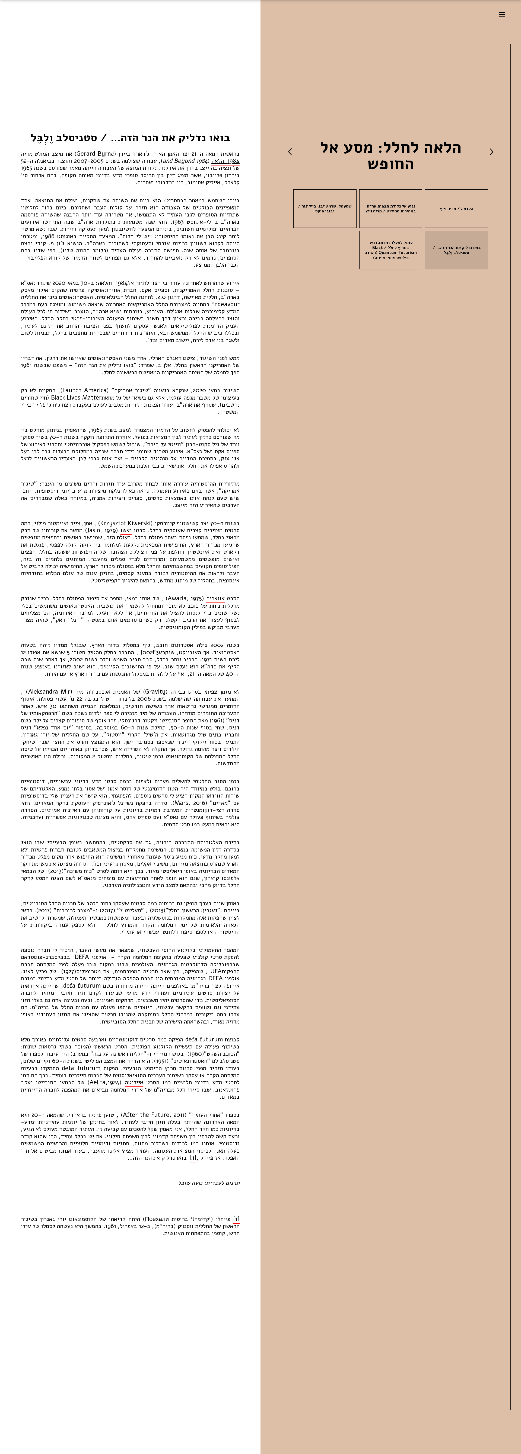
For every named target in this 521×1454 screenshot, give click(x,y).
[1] (193, 1158)
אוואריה (215, 598)
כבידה (177, 692)
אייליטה (134, 1082)
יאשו (126, 530)
